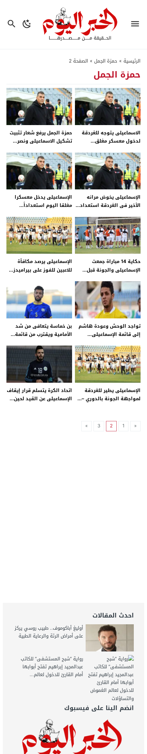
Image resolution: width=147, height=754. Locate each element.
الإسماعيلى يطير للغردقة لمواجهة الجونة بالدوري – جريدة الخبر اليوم (111, 399)
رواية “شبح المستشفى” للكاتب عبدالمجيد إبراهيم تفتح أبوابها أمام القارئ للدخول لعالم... (52, 666)
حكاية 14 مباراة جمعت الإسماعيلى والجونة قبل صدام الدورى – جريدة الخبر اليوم (111, 274)
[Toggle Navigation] (137, 24)
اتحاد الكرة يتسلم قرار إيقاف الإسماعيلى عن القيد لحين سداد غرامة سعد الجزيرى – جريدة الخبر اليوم (39, 403)
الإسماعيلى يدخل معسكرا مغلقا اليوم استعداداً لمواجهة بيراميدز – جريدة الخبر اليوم (43, 210)
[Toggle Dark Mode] (27, 24)
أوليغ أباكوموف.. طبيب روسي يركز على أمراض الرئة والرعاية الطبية (49, 632)
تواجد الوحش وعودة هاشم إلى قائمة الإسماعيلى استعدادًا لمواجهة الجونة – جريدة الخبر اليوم (109, 339)
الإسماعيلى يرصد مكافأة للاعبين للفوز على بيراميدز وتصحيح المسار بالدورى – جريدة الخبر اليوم (42, 274)
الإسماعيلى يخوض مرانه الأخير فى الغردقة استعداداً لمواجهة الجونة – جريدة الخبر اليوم (109, 210)
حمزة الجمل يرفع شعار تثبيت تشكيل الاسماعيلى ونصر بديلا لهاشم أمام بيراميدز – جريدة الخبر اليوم (41, 145)
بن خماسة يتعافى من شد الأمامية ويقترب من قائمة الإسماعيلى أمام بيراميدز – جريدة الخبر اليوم (42, 339)
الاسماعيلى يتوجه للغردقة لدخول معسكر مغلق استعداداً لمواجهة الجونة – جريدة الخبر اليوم (109, 145)
